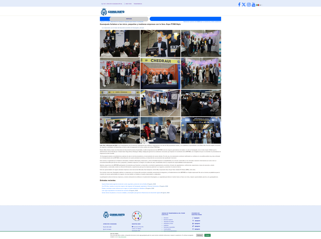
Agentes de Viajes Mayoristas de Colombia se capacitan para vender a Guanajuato (122, 21)
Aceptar (207, 235)
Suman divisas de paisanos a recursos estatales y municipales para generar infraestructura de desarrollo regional (131, 192)
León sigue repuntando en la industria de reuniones (115, 190)
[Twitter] (244, 5)
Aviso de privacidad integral (170, 231)
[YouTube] (254, 5)
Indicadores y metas (168, 223)
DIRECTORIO (128, 3)
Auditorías (166, 225)
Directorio (166, 217)
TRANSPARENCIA (138, 3)
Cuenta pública (167, 229)
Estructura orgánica (168, 219)
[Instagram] (249, 5)
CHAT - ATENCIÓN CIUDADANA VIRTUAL (112, 3)
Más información (122, 236)
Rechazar (199, 235)
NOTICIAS (129, 18)
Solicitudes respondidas (169, 227)
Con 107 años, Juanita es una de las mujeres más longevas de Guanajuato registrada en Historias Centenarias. (130, 186)
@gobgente (196, 218)
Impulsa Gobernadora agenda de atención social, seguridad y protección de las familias (124, 184)
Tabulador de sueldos (169, 221)
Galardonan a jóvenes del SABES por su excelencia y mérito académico (201, 21)
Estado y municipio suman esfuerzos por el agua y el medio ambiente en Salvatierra (123, 188)
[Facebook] (239, 5)
